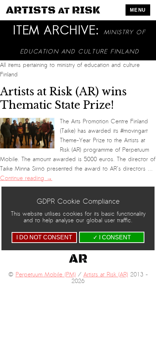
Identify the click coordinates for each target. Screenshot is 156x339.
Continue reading (26, 178)
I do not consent (44, 237)
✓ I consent (112, 237)
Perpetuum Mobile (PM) (46, 274)
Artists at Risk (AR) (105, 274)
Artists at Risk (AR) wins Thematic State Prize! (63, 98)
